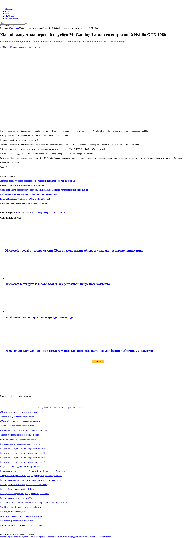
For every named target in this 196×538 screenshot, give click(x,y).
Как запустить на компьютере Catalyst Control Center (23, 484)
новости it (60, 212)
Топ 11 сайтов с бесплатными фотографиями (20, 507)
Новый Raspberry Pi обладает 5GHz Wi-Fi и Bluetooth (25, 199)
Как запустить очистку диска (13, 512)
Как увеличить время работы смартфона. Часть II (22, 448)
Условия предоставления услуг (14, 537)
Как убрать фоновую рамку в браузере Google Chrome (24, 493)
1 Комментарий (33, 47)
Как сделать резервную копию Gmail (16, 521)
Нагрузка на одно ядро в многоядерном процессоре (23, 466)
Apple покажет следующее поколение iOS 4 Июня (23, 203)
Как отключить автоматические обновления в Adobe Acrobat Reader (31, 480)
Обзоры (8, 11)
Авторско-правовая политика (43, 537)
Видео (8, 14)
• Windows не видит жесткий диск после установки (23, 430)
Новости (9, 9)
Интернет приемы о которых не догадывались (21, 525)
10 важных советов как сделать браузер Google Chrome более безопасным (33, 471)
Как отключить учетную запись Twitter (17, 498)
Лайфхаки (10, 16)
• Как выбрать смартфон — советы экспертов (20, 421)
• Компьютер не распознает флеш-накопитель (20, 439)
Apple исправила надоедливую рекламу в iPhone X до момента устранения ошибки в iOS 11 (44, 190)
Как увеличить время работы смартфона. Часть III (22, 453)
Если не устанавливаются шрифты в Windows (21, 516)
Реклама (92, 537)
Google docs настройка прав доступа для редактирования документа (31, 475)
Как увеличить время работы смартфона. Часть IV (23, 457)
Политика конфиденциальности (72, 537)
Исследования (11, 18)
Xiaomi (52, 212)
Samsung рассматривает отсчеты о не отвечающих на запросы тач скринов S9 (37, 181)
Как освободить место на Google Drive (17, 489)
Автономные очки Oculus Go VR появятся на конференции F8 (30, 194)
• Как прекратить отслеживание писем (17, 426)
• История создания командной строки (17, 417)
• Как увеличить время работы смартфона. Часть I (59, 408)
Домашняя (14, 28)
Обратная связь (105, 537)
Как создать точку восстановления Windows (20, 444)
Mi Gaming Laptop (40, 212)
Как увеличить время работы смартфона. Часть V (22, 462)
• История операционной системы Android (19, 435)
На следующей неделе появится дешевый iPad (22, 185)
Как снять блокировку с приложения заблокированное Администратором (33, 503)
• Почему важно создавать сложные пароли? (20, 412)
